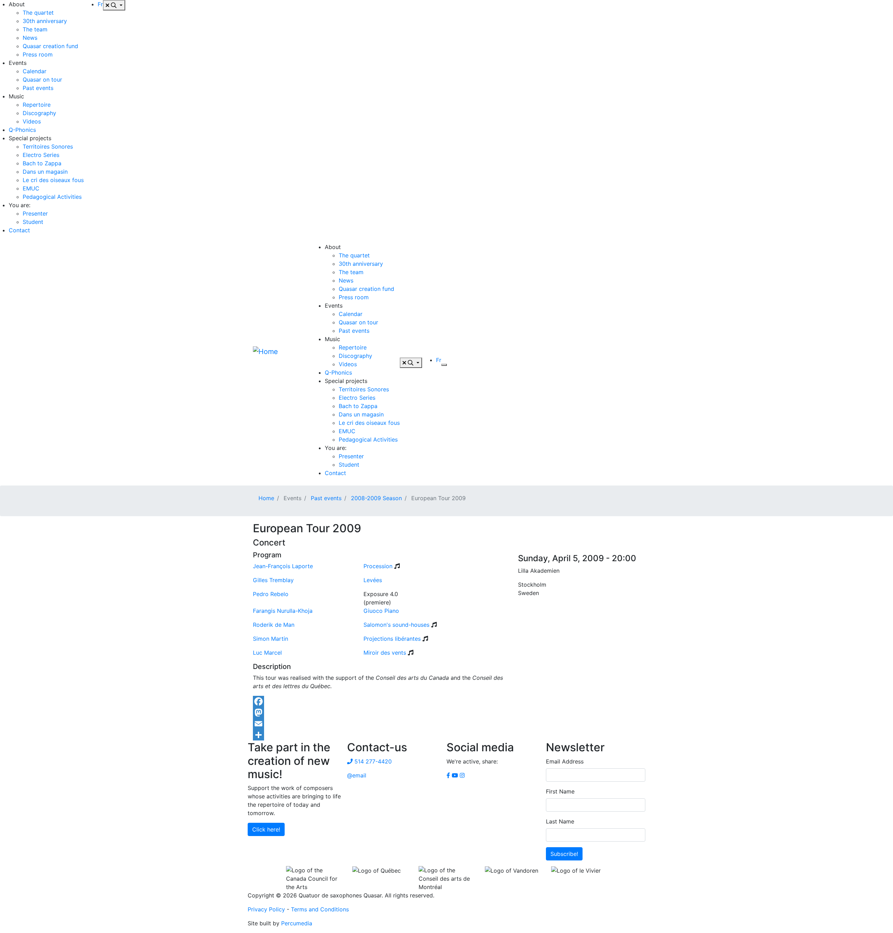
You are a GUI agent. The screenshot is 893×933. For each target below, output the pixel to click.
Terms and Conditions (320, 909)
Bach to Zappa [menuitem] (42, 163)
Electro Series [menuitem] (41, 154)
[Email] (446, 723)
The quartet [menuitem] (38, 12)
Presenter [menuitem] (35, 213)
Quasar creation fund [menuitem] (50, 46)
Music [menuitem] (16, 96)
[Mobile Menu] (444, 365)
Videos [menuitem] (32, 121)
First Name (560, 791)
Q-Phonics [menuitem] (22, 129)
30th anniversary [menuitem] (45, 20)
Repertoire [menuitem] (37, 104)
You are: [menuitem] (19, 205)
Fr (100, 4)
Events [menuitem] (18, 62)
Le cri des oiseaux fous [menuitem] (53, 179)
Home (266, 498)
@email (356, 775)
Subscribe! (564, 853)
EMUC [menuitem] (31, 188)
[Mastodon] (446, 712)
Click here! (266, 829)
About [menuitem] (17, 4)
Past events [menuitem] (38, 87)
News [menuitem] (30, 37)
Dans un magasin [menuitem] (45, 171)
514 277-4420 (372, 761)
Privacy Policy (266, 909)
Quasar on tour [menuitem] (42, 79)
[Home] (279, 363)
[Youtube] (455, 775)
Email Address (565, 761)
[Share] (446, 734)
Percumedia (296, 923)
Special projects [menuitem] (30, 138)
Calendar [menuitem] (34, 71)
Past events (326, 498)
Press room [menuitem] (38, 54)
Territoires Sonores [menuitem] (48, 146)
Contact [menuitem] (19, 230)
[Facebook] (446, 701)
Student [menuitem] (33, 221)
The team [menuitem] (35, 29)
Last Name (560, 821)
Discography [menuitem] (39, 113)
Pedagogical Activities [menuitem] (52, 196)
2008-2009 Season (376, 498)
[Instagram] (462, 775)
